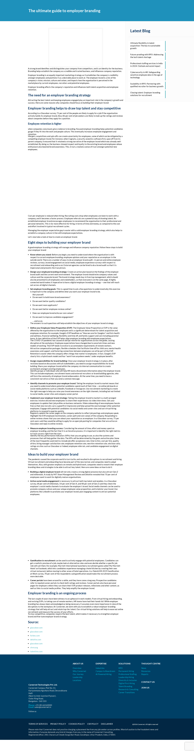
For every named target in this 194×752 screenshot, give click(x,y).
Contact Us (148, 682)
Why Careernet (79, 671)
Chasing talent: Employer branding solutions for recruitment (145, 93)
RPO (121, 668)
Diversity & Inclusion (128, 680)
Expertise (101, 663)
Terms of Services (38, 724)
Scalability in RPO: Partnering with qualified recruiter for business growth (146, 85)
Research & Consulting (128, 689)
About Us (78, 663)
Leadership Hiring (126, 677)
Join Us (145, 687)
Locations (77, 680)
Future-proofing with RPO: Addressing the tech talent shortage (146, 55)
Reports (144, 674)
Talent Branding (125, 686)
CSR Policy (92, 724)
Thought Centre (150, 663)
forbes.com (35, 635)
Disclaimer (107, 724)
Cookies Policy (76, 724)
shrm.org (34, 647)
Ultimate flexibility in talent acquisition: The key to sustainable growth (145, 45)
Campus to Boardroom (105, 671)
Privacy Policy (58, 724)
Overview (77, 668)
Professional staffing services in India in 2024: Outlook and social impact (146, 64)
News (143, 668)
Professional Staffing (128, 674)
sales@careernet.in (42, 707)
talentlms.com (36, 651)
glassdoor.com (36, 627)
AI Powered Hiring (104, 674)
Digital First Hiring (127, 683)
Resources (145, 671)
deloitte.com (35, 639)
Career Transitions (127, 692)
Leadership (77, 677)
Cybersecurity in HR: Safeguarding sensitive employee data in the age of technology (146, 75)
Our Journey (78, 674)
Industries (100, 668)
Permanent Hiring (126, 671)
